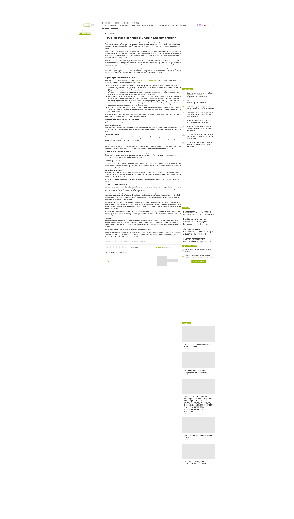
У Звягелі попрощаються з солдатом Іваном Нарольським (197, 240)
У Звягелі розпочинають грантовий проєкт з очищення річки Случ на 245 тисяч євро (199, 128)
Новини (117, 23)
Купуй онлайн (183, 25)
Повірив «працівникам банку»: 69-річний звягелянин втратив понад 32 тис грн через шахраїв (200, 136)
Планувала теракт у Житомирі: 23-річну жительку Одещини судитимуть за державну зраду (200, 114)
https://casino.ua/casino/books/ (148, 80)
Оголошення (132, 25)
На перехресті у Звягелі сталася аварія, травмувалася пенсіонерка (198, 213)
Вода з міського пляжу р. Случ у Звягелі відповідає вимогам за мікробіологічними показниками (200, 95)
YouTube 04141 (175, 25)
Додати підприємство (198, 261)
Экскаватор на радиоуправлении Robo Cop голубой (197, 345)
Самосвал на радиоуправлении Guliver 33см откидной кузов (196, 463)
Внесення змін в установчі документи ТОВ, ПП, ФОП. (198, 436)
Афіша (126, 25)
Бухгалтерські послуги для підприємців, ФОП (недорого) (195, 371)
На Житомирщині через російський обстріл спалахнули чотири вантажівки (200, 108)
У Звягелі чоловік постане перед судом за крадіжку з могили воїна (200, 102)
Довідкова (121, 25)
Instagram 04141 (105, 28)
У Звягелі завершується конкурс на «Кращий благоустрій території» (199, 121)
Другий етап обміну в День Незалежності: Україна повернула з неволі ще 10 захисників (198, 231)
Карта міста (151, 25)
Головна (107, 23)
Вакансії (138, 25)
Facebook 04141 (114, 28)
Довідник (127, 23)
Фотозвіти (158, 25)
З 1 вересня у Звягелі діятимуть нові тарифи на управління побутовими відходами (199, 144)
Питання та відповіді (112, 25)
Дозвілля (104, 25)
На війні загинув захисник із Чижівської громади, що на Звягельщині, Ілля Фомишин (195, 221)
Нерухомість (145, 25)
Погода (136, 23)
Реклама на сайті (166, 25)
